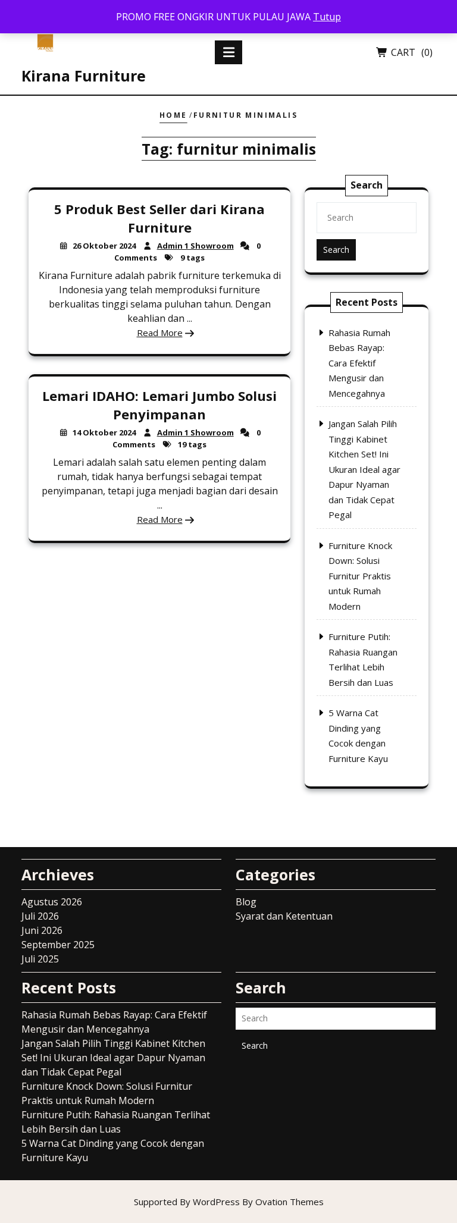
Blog (246, 901)
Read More (160, 332)
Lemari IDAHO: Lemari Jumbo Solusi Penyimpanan (159, 404)
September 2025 (58, 944)
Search (336, 249)
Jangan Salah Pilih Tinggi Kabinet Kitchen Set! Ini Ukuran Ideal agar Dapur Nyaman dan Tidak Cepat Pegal (364, 469)
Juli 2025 (40, 958)
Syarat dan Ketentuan (284, 916)
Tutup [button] (327, 16)
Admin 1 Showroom (195, 245)
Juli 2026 (40, 916)
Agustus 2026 (51, 901)
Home (173, 115)
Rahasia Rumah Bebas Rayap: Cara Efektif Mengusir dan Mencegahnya (359, 363)
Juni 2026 (41, 930)
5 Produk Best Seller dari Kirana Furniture (159, 218)
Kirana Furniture (83, 75)
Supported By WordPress (229, 1202)
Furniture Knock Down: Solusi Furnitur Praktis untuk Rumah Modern (360, 576)
